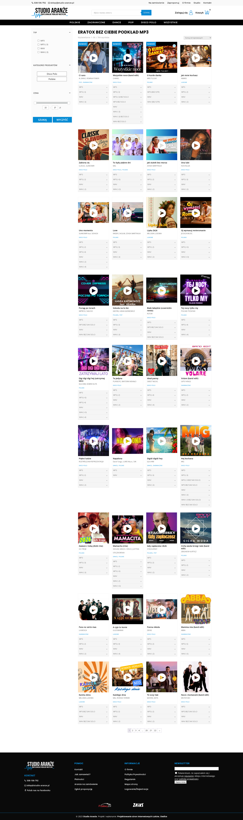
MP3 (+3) (116, 179)
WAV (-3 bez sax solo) (191, 499)
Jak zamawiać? (82, 774)
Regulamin (130, 779)
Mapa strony (131, 784)
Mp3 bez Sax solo (87, 324)
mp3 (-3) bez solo (121, 97)
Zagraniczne (96, 22)
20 (146, 730)
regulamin (189, 776)
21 (151, 730)
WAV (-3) (82, 101)
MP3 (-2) (184, 92)
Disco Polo (148, 22)
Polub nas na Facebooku (38, 790)
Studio (197, 3)
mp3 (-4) (82, 252)
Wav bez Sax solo (87, 334)
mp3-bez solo (119, 101)
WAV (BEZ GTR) (153, 101)
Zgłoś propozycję (83, 789)
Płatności (79, 779)
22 (155, 730)
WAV (81, 97)
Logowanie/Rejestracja (136, 789)
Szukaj (146, 12)
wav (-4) (82, 266)
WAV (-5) (184, 653)
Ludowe (184, 82)
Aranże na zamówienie (86, 784)
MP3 (81, 87)
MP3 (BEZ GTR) (153, 92)
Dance (116, 22)
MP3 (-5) (184, 644)
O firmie (186, 3)
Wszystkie (171, 22)
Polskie (75, 22)
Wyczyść (62, 119)
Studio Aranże (90, 816)
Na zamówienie (156, 3)
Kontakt (207, 3)
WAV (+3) (117, 189)
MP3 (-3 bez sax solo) (190, 480)
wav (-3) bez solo (121, 116)
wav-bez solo (119, 121)
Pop (131, 22)
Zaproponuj (173, 3)
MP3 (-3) (82, 92)
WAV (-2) (184, 101)
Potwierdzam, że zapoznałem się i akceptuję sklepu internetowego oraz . (195, 776)
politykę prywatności (188, 779)
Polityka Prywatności (135, 774)
